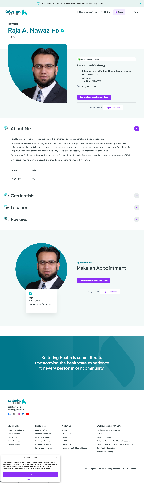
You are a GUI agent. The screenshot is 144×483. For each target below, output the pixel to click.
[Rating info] (14, 37)
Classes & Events (14, 444)
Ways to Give (67, 434)
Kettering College (104, 437)
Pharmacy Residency (105, 451)
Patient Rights (90, 469)
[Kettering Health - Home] (15, 12)
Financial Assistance (43, 444)
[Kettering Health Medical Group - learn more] (62, 31)
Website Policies (129, 469)
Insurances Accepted (43, 448)
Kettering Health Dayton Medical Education (114, 441)
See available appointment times (94, 97)
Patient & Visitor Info (43, 434)
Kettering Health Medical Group (74, 448)
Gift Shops (66, 441)
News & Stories (14, 441)
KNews (99, 434)
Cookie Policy (31, 479)
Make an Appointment (17, 430)
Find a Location (14, 437)
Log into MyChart (113, 107)
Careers (65, 437)
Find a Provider (14, 434)
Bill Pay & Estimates (42, 441)
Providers (13, 23)
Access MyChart (41, 430)
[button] (57, 457)
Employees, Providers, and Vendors (110, 430)
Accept (31, 475)
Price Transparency (42, 437)
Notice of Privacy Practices (109, 469)
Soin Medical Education (106, 448)
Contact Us (66, 444)
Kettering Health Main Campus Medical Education (116, 444)
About (64, 430)
